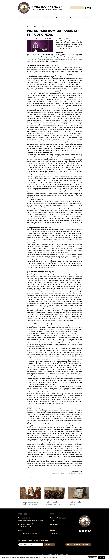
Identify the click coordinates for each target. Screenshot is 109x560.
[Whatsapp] (80, 531)
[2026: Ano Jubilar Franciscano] (78, 493)
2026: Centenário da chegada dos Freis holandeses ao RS (53, 503)
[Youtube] (89, 531)
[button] (28, 17)
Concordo (102, 557)
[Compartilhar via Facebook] (27, 478)
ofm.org (53, 520)
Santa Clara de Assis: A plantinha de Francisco (30, 503)
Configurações (92, 557)
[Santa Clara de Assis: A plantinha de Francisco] (30, 493)
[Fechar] (107, 557)
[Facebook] (86, 8)
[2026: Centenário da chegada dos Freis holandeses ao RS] (54, 493)
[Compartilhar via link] (31, 478)
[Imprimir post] (35, 478)
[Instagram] (89, 8)
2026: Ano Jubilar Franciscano (76, 503)
